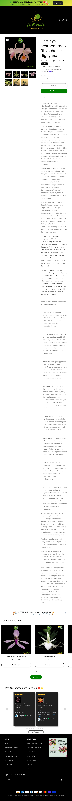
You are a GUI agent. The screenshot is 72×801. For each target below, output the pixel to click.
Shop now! (57, 3)
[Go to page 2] (29, 728)
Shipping (43, 66)
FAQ (28, 769)
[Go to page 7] (40, 728)
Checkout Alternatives (34, 747)
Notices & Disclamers (34, 752)
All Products (9, 760)
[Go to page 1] (26, 728)
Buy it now (54, 91)
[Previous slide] (7, 709)
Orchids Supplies (10, 752)
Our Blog (30, 764)
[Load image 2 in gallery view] (16, 74)
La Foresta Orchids (18, 795)
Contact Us (8, 764)
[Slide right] (40, 672)
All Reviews (36, 732)
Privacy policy (39, 795)
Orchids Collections (11, 747)
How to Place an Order (34, 743)
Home (6, 743)
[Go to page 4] (33, 728)
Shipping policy (59, 795)
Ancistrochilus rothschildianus (16, 656)
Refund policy (29, 795)
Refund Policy (31, 760)
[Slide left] (32, 672)
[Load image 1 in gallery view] (8, 74)
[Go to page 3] (31, 728)
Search (7, 769)
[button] (4, 20)
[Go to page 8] (42, 728)
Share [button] (44, 97)
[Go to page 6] (38, 728)
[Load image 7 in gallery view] (24, 82)
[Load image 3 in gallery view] (24, 74)
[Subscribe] (36, 780)
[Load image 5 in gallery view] (8, 82)
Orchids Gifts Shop (11, 756)
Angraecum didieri (49, 656)
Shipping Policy (32, 756)
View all (36, 677)
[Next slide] (65, 709)
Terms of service (49, 795)
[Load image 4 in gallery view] (32, 74)
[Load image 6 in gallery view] (16, 82)
